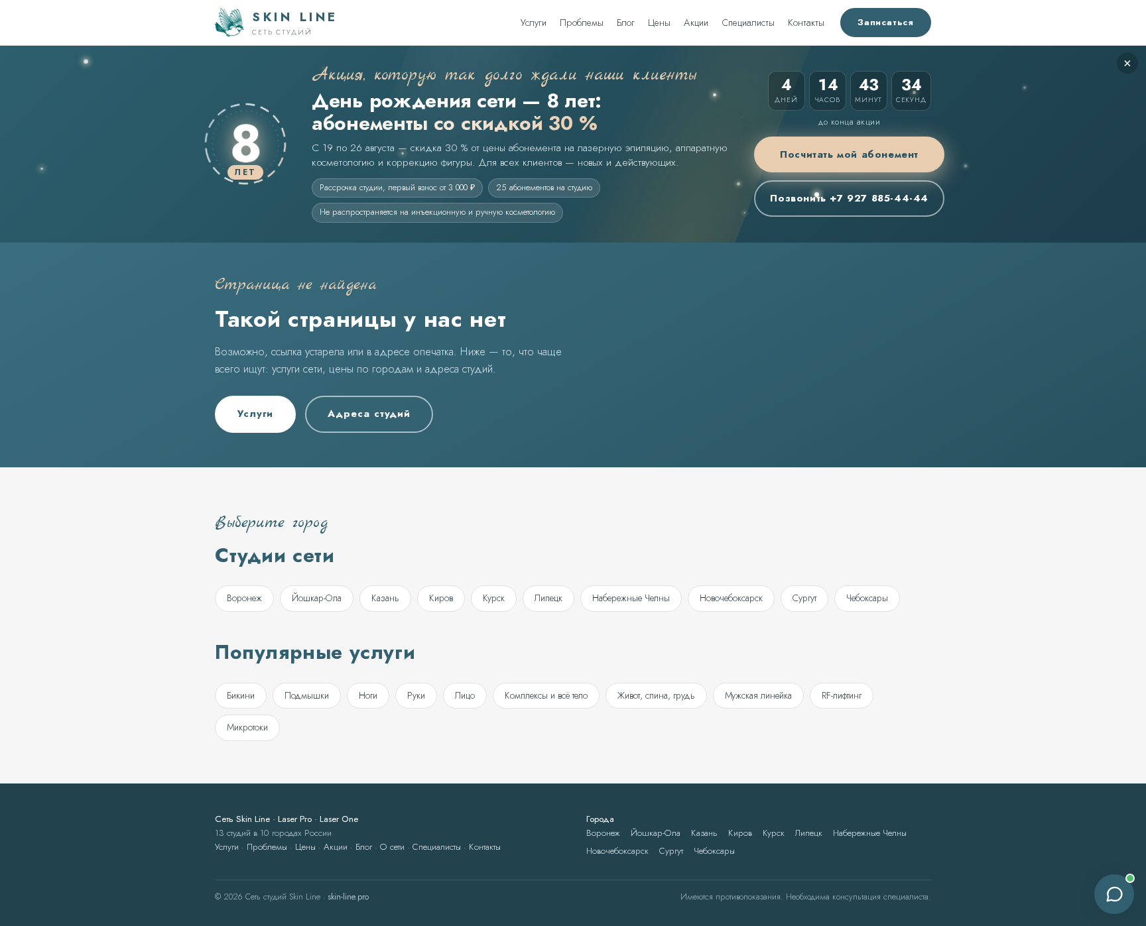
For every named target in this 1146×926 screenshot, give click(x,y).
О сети (392, 846)
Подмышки (307, 695)
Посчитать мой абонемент (849, 154)
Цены (659, 22)
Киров (441, 598)
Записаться (886, 22)
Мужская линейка (758, 695)
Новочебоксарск (731, 598)
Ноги (368, 695)
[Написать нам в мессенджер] (1114, 894)
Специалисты (748, 22)
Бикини (241, 695)
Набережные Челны (631, 598)
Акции (696, 22)
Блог (626, 22)
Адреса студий (369, 413)
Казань (385, 598)
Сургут (804, 598)
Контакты (806, 22)
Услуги (533, 22)
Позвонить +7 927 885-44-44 (849, 198)
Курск (494, 598)
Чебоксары (867, 598)
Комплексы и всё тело (546, 695)
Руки (416, 695)
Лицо (465, 695)
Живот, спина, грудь (656, 695)
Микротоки (247, 727)
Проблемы (582, 22)
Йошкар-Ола (317, 598)
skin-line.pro (348, 897)
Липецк (548, 598)
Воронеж (244, 598)
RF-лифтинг (841, 695)
